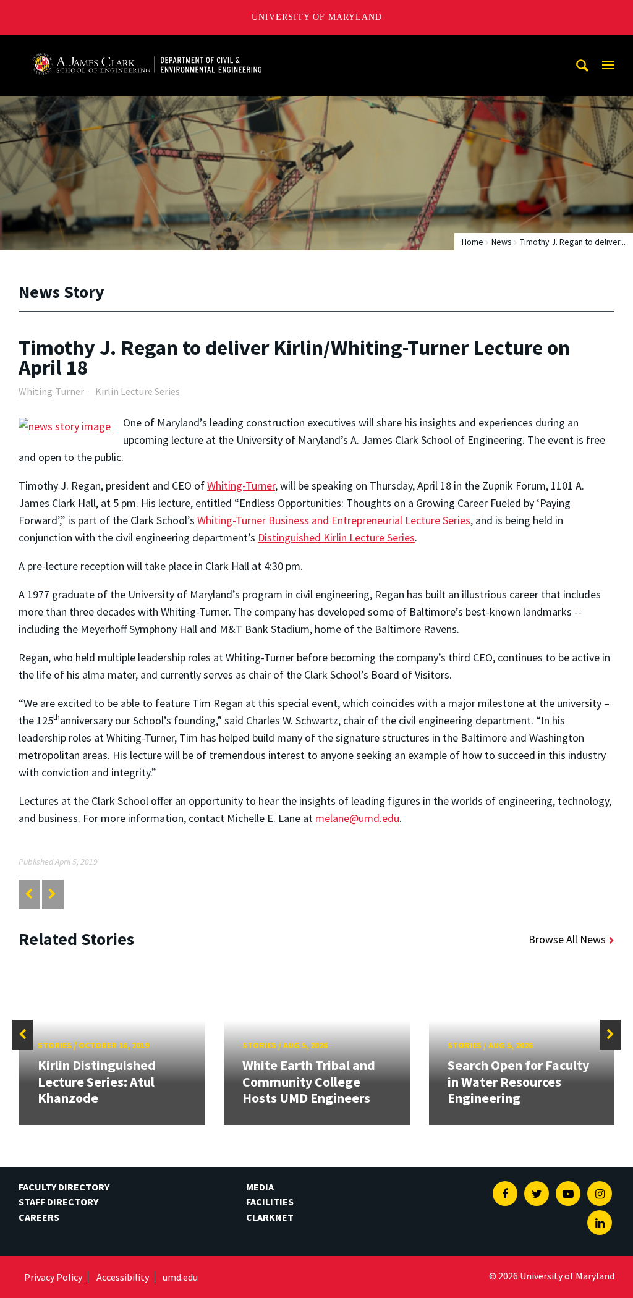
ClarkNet (270, 1217)
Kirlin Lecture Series (137, 391)
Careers (39, 1217)
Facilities (270, 1201)
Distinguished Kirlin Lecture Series (336, 537)
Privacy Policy (53, 1277)
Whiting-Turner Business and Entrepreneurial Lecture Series (333, 520)
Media (260, 1187)
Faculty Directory (64, 1187)
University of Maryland (317, 17)
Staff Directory (58, 1201)
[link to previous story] (29, 894)
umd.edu (180, 1277)
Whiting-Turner (51, 391)
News (501, 241)
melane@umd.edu (357, 818)
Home (472, 241)
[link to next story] (52, 894)
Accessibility (122, 1277)
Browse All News (567, 939)
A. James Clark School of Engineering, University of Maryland (146, 46)
